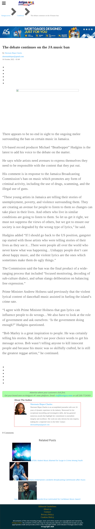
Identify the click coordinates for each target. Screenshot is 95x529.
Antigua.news (17, 523)
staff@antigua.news (64, 395)
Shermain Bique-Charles (13, 53)
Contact (47, 512)
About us (47, 509)
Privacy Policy (47, 514)
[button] (4, 3)
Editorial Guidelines (47, 506)
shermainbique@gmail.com (13, 56)
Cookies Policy (47, 517)
